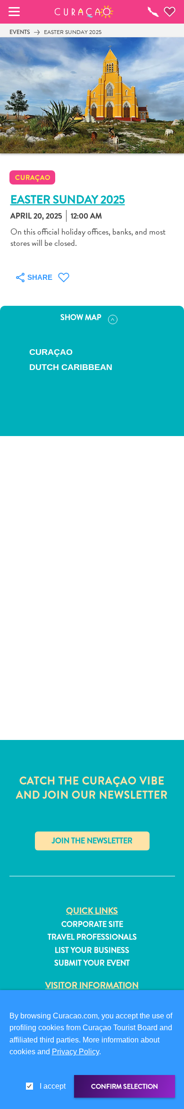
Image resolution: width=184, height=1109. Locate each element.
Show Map (80, 317)
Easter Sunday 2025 (72, 32)
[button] (84, 12)
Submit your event (92, 963)
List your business (92, 950)
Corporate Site (92, 924)
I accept (53, 1086)
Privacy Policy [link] (75, 1052)
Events (19, 32)
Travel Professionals (92, 937)
